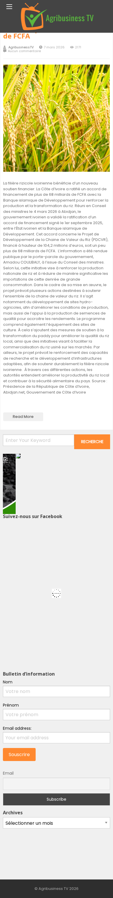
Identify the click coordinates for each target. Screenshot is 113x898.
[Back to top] (94, 885)
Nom (7, 682)
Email (8, 773)
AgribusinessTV (21, 47)
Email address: (17, 728)
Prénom (11, 705)
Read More (23, 416)
